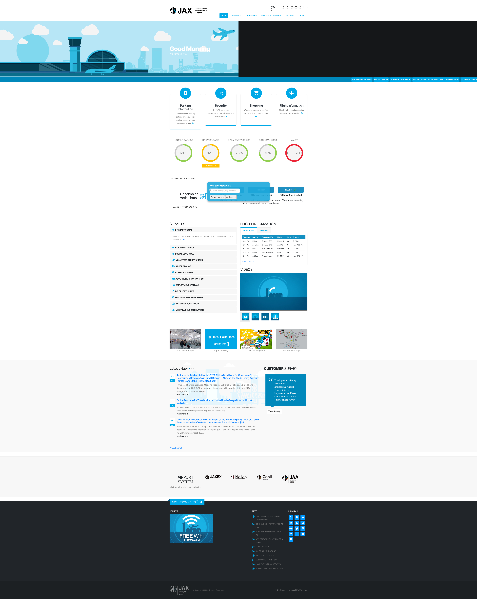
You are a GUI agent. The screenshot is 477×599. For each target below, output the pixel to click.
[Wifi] (302, 517)
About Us (290, 16)
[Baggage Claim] (296, 517)
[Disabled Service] (290, 506)
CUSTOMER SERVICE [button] (184, 247)
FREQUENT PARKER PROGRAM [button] (189, 297)
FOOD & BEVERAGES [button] (184, 254)
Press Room (175, 437)
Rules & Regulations (266, 540)
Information (185, 107)
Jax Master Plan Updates (268, 553)
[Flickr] (292, 6)
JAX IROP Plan (262, 536)
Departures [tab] (249, 230)
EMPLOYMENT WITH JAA (266, 549)
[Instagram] (300, 6)
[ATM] (290, 528)
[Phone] (296, 511)
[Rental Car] (296, 506)
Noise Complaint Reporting (269, 557)
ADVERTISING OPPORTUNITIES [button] (189, 279)
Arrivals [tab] (265, 230)
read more (181, 389)
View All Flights (248, 262)
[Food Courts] (290, 511)
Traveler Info (236, 16)
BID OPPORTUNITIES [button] (184, 291)
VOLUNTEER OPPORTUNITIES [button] (189, 260)
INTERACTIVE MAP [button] (183, 230)
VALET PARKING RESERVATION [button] (189, 310)
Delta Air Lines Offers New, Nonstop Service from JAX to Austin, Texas (212, 414)
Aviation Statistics (265, 544)
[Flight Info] (290, 522)
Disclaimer (281, 579)
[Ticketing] (302, 506)
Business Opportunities (271, 16)
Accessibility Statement (298, 579)
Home (223, 16)
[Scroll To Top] (473, 596)
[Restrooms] (290, 517)
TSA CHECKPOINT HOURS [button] (187, 303)
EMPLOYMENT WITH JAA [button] (187, 285)
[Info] (296, 522)
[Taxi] (302, 511)
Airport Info (251, 16)
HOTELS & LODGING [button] (184, 272)
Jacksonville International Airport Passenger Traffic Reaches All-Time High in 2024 (218, 395)
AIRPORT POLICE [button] (183, 266)
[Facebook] (283, 6)
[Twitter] (287, 6)
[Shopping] (302, 522)
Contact (302, 16)
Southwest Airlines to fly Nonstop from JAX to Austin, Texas (207, 375)
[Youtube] (296, 6)
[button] (190, 368)
